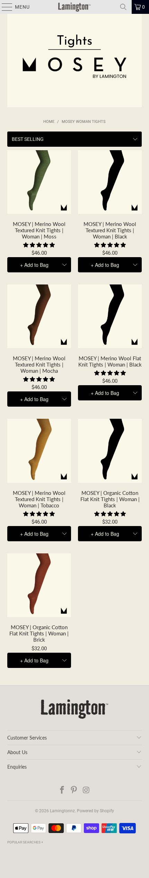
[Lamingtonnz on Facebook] (62, 790)
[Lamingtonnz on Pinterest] (74, 790)
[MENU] (4, 7)
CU (39, 207)
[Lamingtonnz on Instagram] (86, 790)
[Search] (123, 7)
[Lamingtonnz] (74, 7)
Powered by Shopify (95, 810)
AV (31, 190)
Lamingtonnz (62, 810)
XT (64, 190)
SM (14, 190)
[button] (39, 245)
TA (47, 190)
